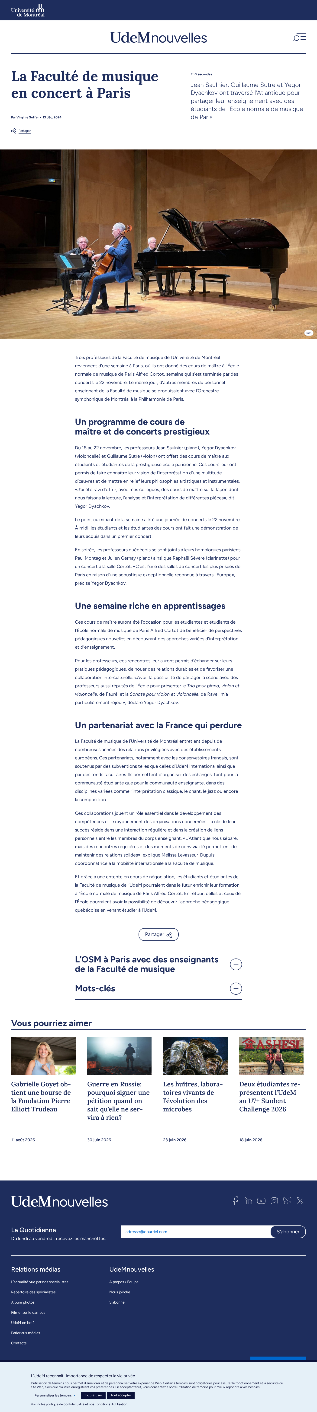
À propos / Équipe (124, 1282)
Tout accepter (121, 1395)
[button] (298, 37)
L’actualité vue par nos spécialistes (39, 1282)
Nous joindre (119, 1292)
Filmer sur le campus (28, 1312)
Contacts (18, 1343)
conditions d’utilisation (111, 1404)
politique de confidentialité (65, 1404)
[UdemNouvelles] (158, 37)
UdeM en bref (22, 1322)
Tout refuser (93, 1395)
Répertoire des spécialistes (33, 1292)
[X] (300, 1200)
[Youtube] (261, 1200)
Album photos (22, 1302)
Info (308, 333)
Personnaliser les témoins (55, 1395)
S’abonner (117, 1302)
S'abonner (288, 1231)
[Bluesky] (287, 1200)
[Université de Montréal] (28, 10)
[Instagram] (274, 1200)
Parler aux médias (25, 1333)
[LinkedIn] (248, 1200)
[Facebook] (235, 1200)
